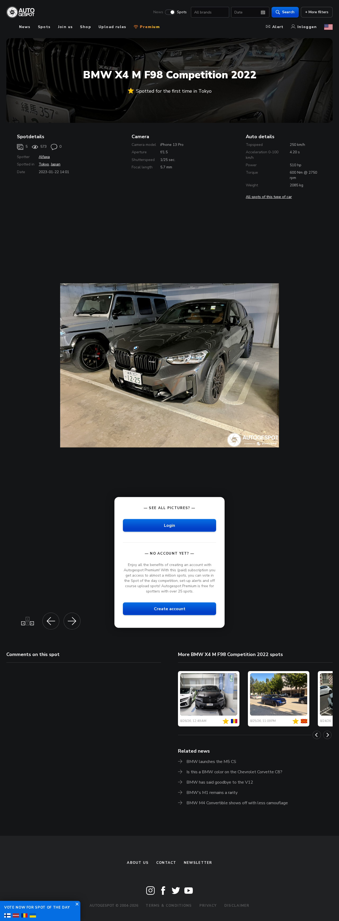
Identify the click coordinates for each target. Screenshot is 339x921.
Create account (169, 609)
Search (288, 12)
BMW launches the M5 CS (211, 762)
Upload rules (112, 26)
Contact (166, 862)
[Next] (327, 735)
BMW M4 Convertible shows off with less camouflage (237, 803)
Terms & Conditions (169, 905)
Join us (65, 26)
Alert (278, 26)
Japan (55, 164)
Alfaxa (44, 156)
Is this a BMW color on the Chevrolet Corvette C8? (234, 772)
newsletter (198, 862)
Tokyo (44, 164)
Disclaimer (236, 905)
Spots (182, 12)
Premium (149, 26)
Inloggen (307, 26)
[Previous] (316, 735)
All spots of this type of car (269, 196)
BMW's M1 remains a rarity (212, 793)
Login (169, 525)
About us (138, 862)
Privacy (208, 905)
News (158, 12)
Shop (85, 26)
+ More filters (316, 12)
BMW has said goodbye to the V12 (219, 782)
